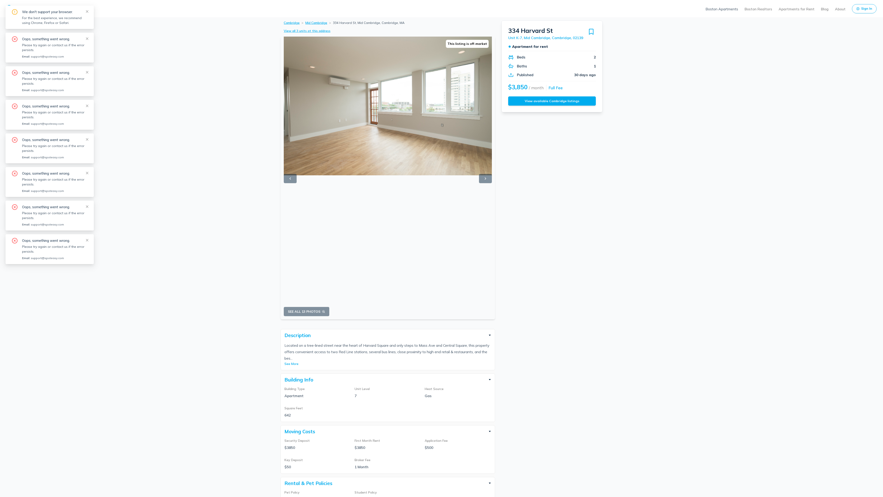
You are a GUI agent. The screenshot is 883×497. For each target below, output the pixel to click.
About (840, 9)
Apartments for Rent (796, 9)
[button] (388, 335)
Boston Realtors (758, 9)
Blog (825, 9)
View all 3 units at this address (307, 31)
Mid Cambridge (316, 23)
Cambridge (292, 23)
